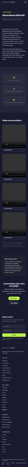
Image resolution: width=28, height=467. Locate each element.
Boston (4, 392)
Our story (4, 434)
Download (4, 360)
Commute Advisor (6, 372)
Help (3, 446)
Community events (6, 377)
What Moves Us (6, 419)
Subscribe (14, 335)
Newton (4, 407)
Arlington (4, 397)
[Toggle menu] (25, 2)
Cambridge (5, 390)
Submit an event (6, 427)
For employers (5, 363)
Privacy (4, 449)
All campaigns (14, 303)
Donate (4, 442)
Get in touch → (14, 298)
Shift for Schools (6, 424)
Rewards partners (6, 368)
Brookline (4, 400)
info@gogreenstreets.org (21, 463)
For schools (5, 365)
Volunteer (4, 439)
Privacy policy (3, 463)
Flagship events (6, 380)
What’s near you (6, 370)
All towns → (5, 409)
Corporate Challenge (7, 422)
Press (3, 437)
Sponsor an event (6, 444)
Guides (4, 375)
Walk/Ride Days (6, 417)
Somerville (4, 387)
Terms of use (8, 463)
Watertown (5, 402)
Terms (3, 451)
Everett (4, 404)
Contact (12, 463)
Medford (4, 395)
